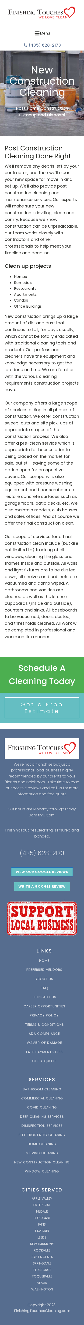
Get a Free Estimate (42, 708)
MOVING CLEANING (42, 1153)
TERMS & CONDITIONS (44, 1024)
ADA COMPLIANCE (44, 1033)
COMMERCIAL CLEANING (42, 1098)
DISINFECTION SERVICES (42, 1126)
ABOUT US (44, 979)
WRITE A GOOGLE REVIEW (42, 886)
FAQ (44, 988)
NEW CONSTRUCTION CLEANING (42, 1162)
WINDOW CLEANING (42, 1171)
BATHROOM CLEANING (42, 1089)
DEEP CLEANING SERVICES (42, 1116)
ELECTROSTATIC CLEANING (42, 1135)
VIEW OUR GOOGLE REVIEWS (42, 872)
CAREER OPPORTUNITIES (44, 1006)
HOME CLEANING (42, 1144)
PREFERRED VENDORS (44, 969)
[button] (42, 45)
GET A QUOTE (44, 1061)
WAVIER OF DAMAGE (44, 1043)
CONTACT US (44, 997)
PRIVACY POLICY (44, 1015)
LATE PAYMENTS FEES (44, 1052)
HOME (44, 960)
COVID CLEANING (42, 1107)
